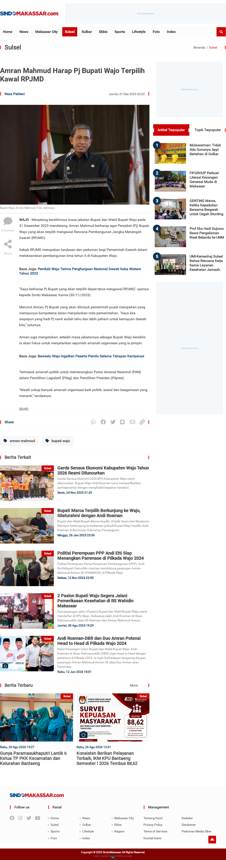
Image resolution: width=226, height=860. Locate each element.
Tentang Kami (152, 818)
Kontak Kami (152, 838)
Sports (120, 32)
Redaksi (187, 818)
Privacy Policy (152, 824)
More (134, 685)
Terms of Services (155, 831)
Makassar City (46, 32)
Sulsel (70, 32)
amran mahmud (22, 441)
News (23, 32)
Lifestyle (139, 32)
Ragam (119, 831)
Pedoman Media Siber (196, 831)
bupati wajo (60, 441)
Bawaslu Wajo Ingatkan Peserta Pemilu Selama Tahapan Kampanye (91, 356)
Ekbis (103, 32)
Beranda (199, 47)
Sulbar (87, 32)
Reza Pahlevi (15, 94)
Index (171, 32)
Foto (156, 32)
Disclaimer (189, 824)
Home (7, 32)
